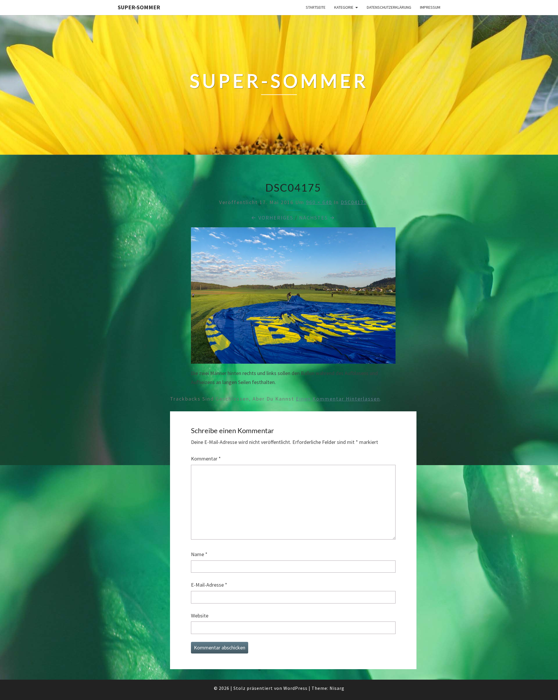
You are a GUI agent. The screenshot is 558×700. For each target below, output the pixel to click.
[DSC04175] (293, 297)
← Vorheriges (272, 217)
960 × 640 (319, 202)
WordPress (295, 688)
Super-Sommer (139, 7)
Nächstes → (317, 217)
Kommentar (206, 458)
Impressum (430, 7)
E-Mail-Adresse (209, 584)
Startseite (316, 7)
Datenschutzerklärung (389, 7)
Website (199, 615)
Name (199, 554)
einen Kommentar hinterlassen (338, 398)
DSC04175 (354, 202)
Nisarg (337, 688)
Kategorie (343, 7)
